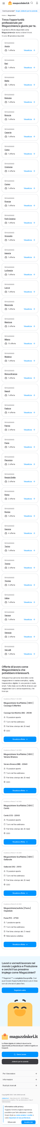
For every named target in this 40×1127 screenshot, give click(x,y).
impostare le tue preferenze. (20, 1118)
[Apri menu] (4, 3)
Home (4, 15)
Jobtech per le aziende (20, 1061)
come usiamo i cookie (24, 1115)
